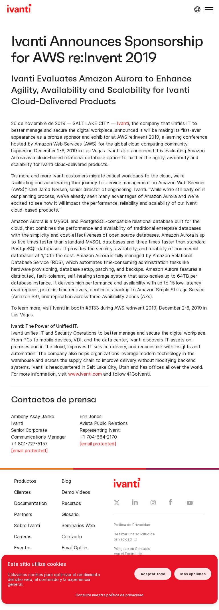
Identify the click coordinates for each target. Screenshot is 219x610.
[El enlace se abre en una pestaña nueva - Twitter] (117, 503)
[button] (209, 10)
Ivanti (123, 123)
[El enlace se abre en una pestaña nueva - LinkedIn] (135, 503)
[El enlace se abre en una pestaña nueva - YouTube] (190, 503)
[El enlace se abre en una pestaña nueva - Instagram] (153, 503)
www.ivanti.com (85, 374)
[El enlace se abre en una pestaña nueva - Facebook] (170, 503)
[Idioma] (196, 9)
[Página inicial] (19, 9)
